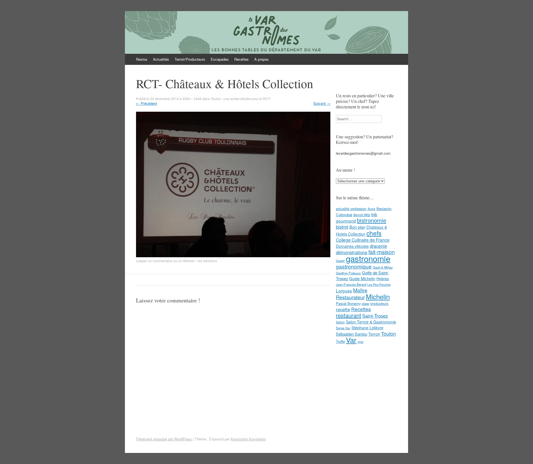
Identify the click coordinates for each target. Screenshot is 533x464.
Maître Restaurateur (351, 294)
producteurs (379, 303)
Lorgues (344, 290)
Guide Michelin (362, 278)
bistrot (342, 226)
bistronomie (371, 220)
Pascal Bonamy (348, 303)
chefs (373, 232)
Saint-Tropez (375, 315)
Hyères (382, 278)
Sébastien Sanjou (351, 334)
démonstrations (351, 252)
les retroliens (207, 260)
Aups (371, 208)
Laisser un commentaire (154, 260)
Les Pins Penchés (379, 284)
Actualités (161, 59)
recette (343, 309)
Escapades (220, 59)
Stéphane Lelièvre (367, 327)
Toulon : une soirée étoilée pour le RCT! (241, 98)
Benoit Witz (361, 214)
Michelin (378, 296)
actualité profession (351, 208)
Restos (141, 59)
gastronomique (354, 266)
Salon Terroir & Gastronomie (371, 322)
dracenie (378, 246)
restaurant (348, 315)
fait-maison (381, 252)
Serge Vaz (343, 328)
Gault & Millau (383, 267)
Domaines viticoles (352, 246)
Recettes (241, 59)
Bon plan (357, 227)
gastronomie (368, 258)
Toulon (388, 333)
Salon (340, 322)
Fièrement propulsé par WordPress (164, 439)
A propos (261, 59)
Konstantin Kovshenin (248, 439)
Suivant (321, 103)
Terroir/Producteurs (190, 59)
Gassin (340, 261)
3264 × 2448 (192, 98)
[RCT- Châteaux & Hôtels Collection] (233, 255)
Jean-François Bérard (351, 284)
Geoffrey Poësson (348, 273)
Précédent (146, 103)
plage (365, 303)
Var (351, 340)
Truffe (340, 341)
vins (360, 341)
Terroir (374, 334)
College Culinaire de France (362, 240)
